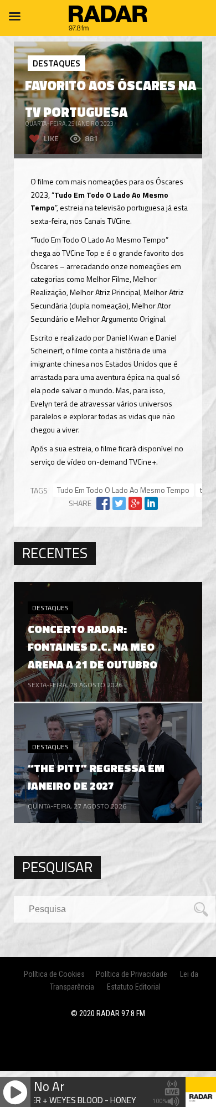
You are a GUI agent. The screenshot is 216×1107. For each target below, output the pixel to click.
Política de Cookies (54, 974)
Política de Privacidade (131, 974)
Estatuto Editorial (134, 986)
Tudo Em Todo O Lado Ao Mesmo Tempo (123, 490)
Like (51, 138)
